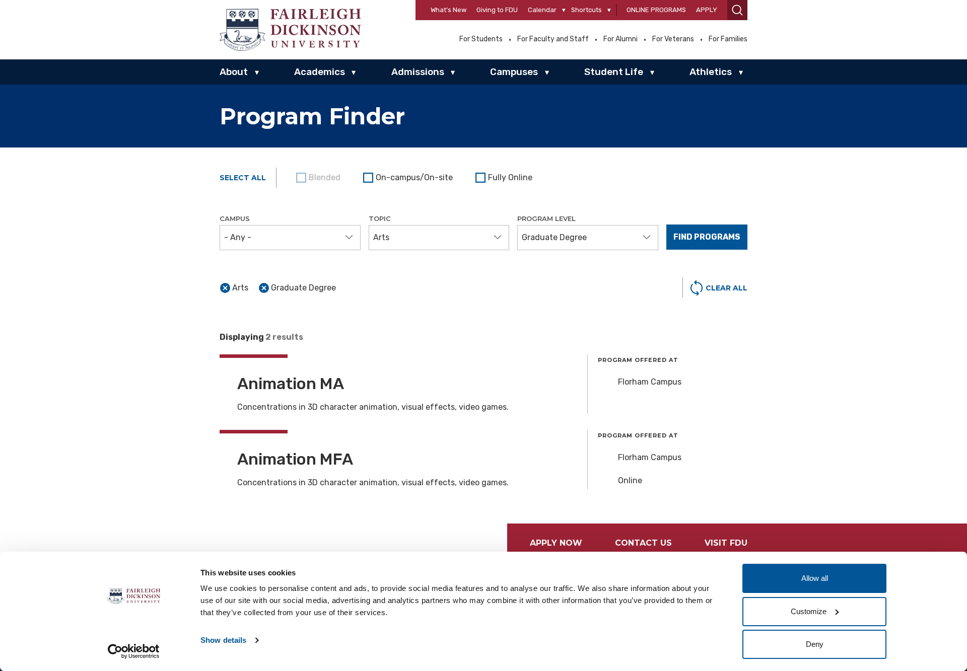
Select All (243, 177)
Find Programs (706, 237)
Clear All (726, 287)
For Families (728, 39)
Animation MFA (295, 459)
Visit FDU (726, 543)
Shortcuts (586, 10)
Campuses (514, 72)
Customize (808, 611)
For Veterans (673, 39)
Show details (223, 640)
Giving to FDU (497, 10)
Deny (814, 644)
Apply (706, 10)
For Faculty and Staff (553, 39)
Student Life (613, 72)
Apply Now (556, 543)
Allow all (814, 578)
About (234, 72)
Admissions (417, 72)
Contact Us (643, 543)
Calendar (542, 10)
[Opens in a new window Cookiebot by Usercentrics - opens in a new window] (134, 651)
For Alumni (620, 39)
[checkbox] (409, 178)
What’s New (448, 10)
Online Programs (656, 10)
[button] (737, 10)
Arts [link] (240, 287)
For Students (481, 39)
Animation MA (290, 383)
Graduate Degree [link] (303, 287)
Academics (319, 72)
